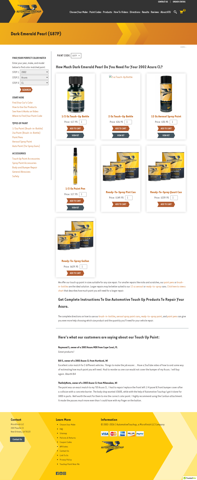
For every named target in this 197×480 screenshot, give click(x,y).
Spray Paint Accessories (24, 163)
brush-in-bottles (107, 316)
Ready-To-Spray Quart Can (166, 192)
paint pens (169, 282)
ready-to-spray (153, 286)
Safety (15, 176)
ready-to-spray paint (151, 316)
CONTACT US (163, 2)
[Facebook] (57, 473)
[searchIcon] (175, 12)
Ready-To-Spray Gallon (75, 261)
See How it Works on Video (25, 111)
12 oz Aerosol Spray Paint (166, 116)
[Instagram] (64, 473)
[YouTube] (60, 473)
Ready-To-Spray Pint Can (121, 192)
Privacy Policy (66, 459)
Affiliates (64, 446)
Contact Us (17, 439)
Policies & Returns (68, 438)
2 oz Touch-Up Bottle (120, 116)
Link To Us (64, 455)
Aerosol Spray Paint (22, 141)
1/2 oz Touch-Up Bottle (75, 116)
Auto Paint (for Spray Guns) (26, 146)
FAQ (61, 429)
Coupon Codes (66, 442)
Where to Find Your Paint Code (27, 115)
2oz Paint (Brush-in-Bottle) (26, 132)
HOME (182, 47)
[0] (181, 13)
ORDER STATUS (179, 2)
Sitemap (63, 433)
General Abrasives (21, 171)
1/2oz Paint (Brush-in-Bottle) (27, 128)
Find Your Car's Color (22, 102)
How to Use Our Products (24, 107)
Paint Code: (63, 55)
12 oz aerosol (137, 286)
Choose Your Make (67, 424)
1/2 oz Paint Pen (75, 188)
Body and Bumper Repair (24, 167)
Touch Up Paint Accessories (26, 158)
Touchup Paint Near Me (70, 464)
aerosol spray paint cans (128, 316)
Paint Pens (17, 137)
